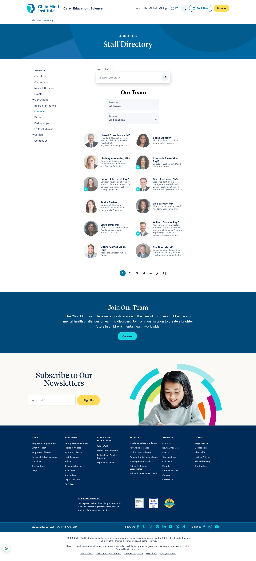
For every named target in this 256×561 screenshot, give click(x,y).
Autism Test (70, 475)
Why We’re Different (41, 452)
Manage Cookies (168, 553)
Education (80, 8)
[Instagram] (150, 526)
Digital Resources (105, 462)
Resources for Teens (74, 466)
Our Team (40, 111)
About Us (141, 8)
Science (97, 8)
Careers (38, 134)
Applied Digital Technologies (144, 457)
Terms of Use (86, 553)
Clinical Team (38, 466)
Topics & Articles (73, 448)
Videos (68, 461)
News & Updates (44, 88)
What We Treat (39, 448)
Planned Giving (202, 461)
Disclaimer (151, 553)
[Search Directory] (165, 77)
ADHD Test (70, 470)
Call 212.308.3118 (67, 527)
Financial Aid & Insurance (44, 457)
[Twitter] (144, 526)
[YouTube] (170, 526)
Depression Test (72, 479)
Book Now (203, 8)
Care (67, 8)
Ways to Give (201, 443)
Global (153, 8)
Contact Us (40, 140)
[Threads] (177, 526)
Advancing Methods (139, 448)
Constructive (133, 549)
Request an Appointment (44, 443)
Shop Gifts (200, 452)
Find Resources (72, 457)
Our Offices (41, 99)
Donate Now (201, 448)
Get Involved (201, 466)
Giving (163, 8)
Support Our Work (89, 498)
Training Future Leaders (141, 461)
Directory (48, 20)
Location (113, 116)
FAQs (34, 470)
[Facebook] (138, 526)
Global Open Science (140, 452)
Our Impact (41, 82)
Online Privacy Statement (108, 553)
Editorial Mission (43, 128)
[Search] (184, 8)
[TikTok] (184, 526)
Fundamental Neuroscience (143, 443)
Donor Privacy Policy (133, 553)
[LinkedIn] (164, 526)
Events (38, 93)
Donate (221, 8)
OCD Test (69, 484)
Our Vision (40, 76)
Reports (39, 117)
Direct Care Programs (107, 450)
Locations (36, 461)
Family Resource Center (76, 443)
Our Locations (169, 457)
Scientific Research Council (143, 473)
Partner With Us (202, 457)
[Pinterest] (157, 526)
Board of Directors (45, 105)
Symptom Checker (74, 452)
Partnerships (41, 123)
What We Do (103, 446)
